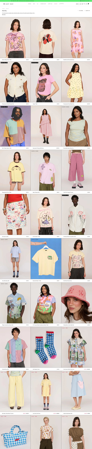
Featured (86, 12)
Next (30, 37)
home (3, 8)
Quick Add (15, 56)
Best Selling (85, 15)
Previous (0, 37)
